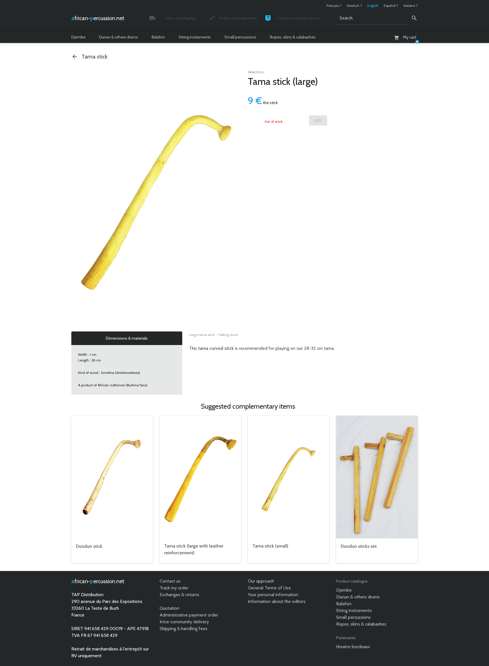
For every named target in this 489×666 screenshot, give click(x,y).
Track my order (174, 587)
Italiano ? (411, 5)
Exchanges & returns (179, 594)
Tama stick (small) (270, 546)
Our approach (261, 581)
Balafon (158, 37)
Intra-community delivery (184, 621)
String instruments (195, 37)
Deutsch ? (354, 5)
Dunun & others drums (118, 37)
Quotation (169, 608)
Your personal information (273, 594)
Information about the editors (277, 601)
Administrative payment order (189, 615)
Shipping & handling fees (183, 628)
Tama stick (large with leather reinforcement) (193, 549)
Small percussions (240, 37)
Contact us (170, 581)
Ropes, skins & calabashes (293, 37)
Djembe (78, 37)
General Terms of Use (269, 587)
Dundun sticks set (359, 546)
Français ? (334, 5)
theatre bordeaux (353, 646)
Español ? (391, 5)
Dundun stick (89, 546)
